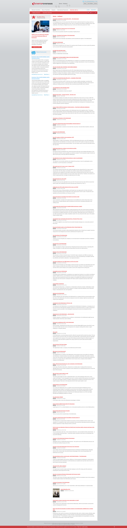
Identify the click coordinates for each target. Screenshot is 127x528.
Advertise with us (74, 9)
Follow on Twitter (91, 1)
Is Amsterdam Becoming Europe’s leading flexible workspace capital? (67, 206)
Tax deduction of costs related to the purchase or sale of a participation (67, 158)
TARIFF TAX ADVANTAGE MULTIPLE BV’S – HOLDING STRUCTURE (67, 78)
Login (88, 9)
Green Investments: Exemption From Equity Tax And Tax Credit (66, 196)
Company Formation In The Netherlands (61, 482)
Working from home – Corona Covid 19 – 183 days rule (64, 94)
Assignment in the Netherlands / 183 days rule (62, 303)
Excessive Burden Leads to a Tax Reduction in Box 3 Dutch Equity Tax (67, 227)
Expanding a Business (47, 12)
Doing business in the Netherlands (60, 384)
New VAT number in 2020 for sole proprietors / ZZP (63, 137)
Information (93, 12)
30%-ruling (55, 332)
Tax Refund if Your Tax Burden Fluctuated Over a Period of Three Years (67, 218)
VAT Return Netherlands (58, 42)
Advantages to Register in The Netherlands (62, 118)
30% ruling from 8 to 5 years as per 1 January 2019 (63, 166)
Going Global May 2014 (65, 489)
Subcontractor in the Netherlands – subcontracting (63, 314)
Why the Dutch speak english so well (60, 373)
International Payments (62, 9)
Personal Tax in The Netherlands (59, 243)
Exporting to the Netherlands (59, 131)
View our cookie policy (82, 526)
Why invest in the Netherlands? (59, 351)
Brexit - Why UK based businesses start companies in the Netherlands (67, 363)
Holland (54, 20)
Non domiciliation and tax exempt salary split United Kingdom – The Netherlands (69, 456)
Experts (53, 9)
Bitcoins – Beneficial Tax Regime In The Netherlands (64, 35)
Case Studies (90, 3)
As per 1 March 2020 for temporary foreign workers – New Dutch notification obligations (71, 107)
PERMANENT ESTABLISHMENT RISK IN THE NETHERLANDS (66, 57)
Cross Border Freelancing (58, 283)
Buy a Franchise (46, 9)
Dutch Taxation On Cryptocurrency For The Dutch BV (64, 28)
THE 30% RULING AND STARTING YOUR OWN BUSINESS (65, 67)
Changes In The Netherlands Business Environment (63, 438)
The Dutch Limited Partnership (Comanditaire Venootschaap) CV (66, 417)
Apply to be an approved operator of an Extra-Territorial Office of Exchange (40, 36)
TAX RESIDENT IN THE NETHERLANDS (61, 87)
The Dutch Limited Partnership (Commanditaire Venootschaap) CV (66, 123)
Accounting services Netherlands (60, 271)
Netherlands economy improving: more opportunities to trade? (66, 500)
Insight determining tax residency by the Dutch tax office (64, 148)
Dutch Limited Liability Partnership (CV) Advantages (64, 403)
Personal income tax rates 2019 (59, 178)
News (85, 3)
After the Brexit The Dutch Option (60, 344)
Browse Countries (36, 9)
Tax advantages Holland (58, 397)
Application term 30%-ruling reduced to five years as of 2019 (65, 187)
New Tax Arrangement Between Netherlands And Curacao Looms (66, 474)
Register (93, 9)
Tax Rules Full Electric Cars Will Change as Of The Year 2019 (65, 261)
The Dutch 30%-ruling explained (59, 465)
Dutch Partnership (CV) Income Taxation (61, 410)
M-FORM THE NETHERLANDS (59, 50)
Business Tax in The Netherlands (60, 251)
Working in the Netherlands (58, 293)
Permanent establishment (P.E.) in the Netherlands (63, 322)
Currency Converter (95, 12)
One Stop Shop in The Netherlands (60, 235)
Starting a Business (36, 12)
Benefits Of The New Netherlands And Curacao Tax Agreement (66, 446)
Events (95, 3)
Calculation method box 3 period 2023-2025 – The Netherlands (66, 18)
